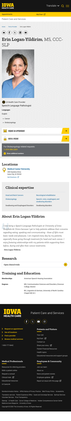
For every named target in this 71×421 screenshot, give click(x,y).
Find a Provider (12, 26)
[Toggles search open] (63, 6)
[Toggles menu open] (67, 6)
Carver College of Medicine (27, 401)
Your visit (40, 335)
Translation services (8, 395)
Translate (51, 5)
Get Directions (12, 177)
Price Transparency (21, 397)
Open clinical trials (12, 264)
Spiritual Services (59, 395)
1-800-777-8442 (7, 345)
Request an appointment (14, 329)
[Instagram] (44, 321)
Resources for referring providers (13, 367)
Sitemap (4, 401)
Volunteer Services (8, 397)
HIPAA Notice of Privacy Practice (30, 391)
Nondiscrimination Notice (10, 391)
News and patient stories (46, 374)
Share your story (43, 345)
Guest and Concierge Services (43, 395)
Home (3, 26)
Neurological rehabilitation (45, 195)
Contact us (41, 342)
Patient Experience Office (24, 395)
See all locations (11, 332)
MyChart (40, 338)
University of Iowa (25, 403)
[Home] (9, 6)
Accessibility (60, 391)
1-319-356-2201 (11, 149)
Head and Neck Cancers (14, 195)
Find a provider (10, 336)
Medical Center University (18, 169)
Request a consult (8, 374)
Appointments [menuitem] (7, 14)
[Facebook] (26, 321)
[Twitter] (32, 321)
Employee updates (44, 377)
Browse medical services (14, 339)
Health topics (42, 352)
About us (40, 370)
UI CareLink (6, 384)
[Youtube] (38, 321)
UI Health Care (13, 401)
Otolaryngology (11, 199)
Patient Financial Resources (47, 349)
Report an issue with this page (48, 381)
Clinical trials (6, 377)
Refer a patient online (9, 370)
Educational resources (10, 381)
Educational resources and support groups (52, 356)
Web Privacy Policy (48, 391)
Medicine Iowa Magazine (10, 403)
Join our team (42, 367)
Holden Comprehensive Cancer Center (50, 401)
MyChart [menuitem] (39, 14)
